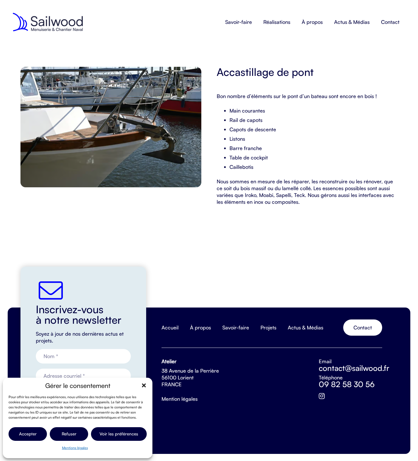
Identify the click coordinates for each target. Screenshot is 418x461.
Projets (268, 327)
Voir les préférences (119, 434)
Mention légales (180, 399)
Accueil (170, 327)
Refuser (69, 434)
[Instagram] (322, 396)
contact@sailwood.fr (354, 368)
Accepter (28, 434)
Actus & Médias (305, 327)
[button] (144, 385)
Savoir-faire (235, 327)
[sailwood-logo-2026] (48, 22)
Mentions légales (75, 448)
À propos (200, 327)
